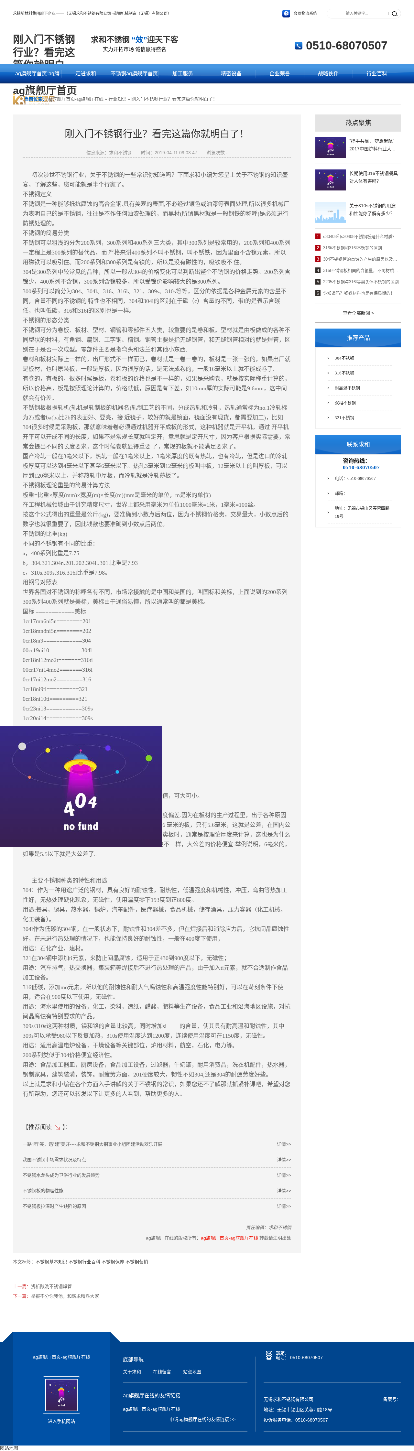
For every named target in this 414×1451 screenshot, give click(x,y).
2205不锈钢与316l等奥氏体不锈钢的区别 (361, 281)
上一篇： (22, 1286)
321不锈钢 (344, 417)
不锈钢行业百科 (84, 1261)
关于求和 (132, 1372)
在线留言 (162, 1372)
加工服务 (182, 73)
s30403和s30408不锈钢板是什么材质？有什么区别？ (362, 236)
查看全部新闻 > (358, 313)
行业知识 (117, 99)
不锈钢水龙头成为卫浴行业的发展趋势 (157, 1175)
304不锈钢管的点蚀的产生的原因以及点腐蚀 (362, 259)
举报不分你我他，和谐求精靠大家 (65, 1296)
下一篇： (22, 1296)
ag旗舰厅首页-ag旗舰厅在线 (37, 77)
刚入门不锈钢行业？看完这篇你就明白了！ (174, 99)
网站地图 (9, 1448)
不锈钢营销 (136, 1261)
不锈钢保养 (113, 1261)
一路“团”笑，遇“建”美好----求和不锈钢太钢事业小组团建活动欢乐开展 (157, 1144)
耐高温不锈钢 (347, 387)
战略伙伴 (328, 73)
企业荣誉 (279, 73)
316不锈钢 (344, 373)
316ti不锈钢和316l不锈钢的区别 (352, 247)
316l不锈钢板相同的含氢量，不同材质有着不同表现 (362, 270)
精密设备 (231, 73)
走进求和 (85, 73)
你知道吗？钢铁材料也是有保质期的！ (359, 293)
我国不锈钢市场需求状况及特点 (157, 1159)
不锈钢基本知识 (51, 1261)
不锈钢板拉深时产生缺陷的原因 (157, 1206)
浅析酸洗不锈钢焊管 (51, 1286)
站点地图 (192, 1372)
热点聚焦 (358, 122)
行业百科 (376, 73)
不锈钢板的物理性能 (157, 1190)
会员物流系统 (305, 13)
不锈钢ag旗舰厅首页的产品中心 (134, 77)
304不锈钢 (344, 358)
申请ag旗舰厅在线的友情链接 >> (202, 1419)
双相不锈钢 (345, 402)
